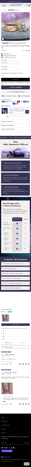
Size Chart (25, 50)
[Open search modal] (27, 5)
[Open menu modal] (2, 5)
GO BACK (4, 10)
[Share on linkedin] (29, 364)
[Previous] (5, 1)
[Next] (25, 1)
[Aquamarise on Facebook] (2, 448)
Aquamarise (12, 459)
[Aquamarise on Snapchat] (9, 448)
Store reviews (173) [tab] (22, 342)
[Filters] (2, 347)
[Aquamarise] (16, 5)
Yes (3, 75)
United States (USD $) (7, 457)
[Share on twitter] (23, 364)
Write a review (15, 324)
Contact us (8, 99)
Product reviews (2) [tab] (8, 342)
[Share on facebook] (20, 364)
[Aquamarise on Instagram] (4, 448)
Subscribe (27, 442)
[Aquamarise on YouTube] (14, 448)
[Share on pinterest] (26, 364)
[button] (15, 328)
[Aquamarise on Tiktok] (11, 448)
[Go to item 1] (5, 318)
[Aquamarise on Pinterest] (7, 448)
